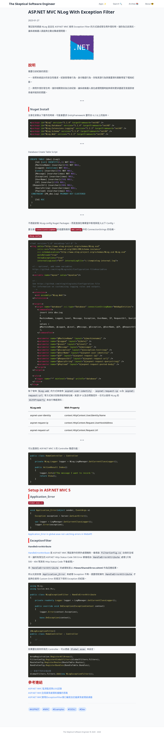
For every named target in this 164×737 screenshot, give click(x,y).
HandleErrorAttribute (39, 552)
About (149, 4)
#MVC (46, 709)
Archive (133, 4)
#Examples (58, 709)
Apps (102, 4)
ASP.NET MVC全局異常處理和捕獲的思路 (48, 692)
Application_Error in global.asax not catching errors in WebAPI (60, 534)
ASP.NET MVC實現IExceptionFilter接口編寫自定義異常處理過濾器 (60, 697)
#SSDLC (72, 709)
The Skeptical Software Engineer (32, 4)
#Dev (82, 709)
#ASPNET (34, 709)
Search (117, 4)
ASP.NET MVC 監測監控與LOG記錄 (45, 688)
